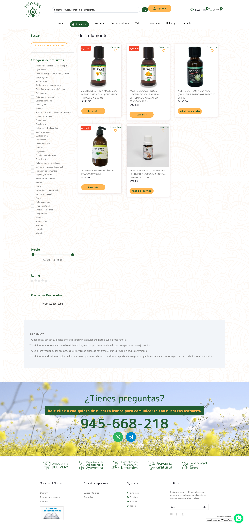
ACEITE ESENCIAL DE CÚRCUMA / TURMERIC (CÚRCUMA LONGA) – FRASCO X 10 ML (148, 174)
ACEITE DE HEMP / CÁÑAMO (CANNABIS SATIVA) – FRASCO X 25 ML (196, 94)
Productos (81, 24)
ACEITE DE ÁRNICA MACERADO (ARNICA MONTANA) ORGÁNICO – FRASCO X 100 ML (99, 94)
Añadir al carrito (190, 111)
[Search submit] (145, 9)
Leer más (93, 111)
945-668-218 (124, 423)
